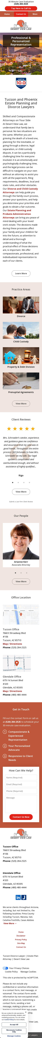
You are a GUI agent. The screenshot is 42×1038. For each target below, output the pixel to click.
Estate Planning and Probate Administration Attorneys (17, 214)
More (35, 14)
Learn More (21, 273)
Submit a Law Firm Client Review (21, 502)
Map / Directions (12, 643)
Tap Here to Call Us (21, 8)
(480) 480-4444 (18, 694)
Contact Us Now (21, 817)
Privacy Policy (21, 939)
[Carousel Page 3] (24, 482)
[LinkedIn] (18, 897)
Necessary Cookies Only (14, 1031)
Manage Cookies (28, 971)
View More (21, 403)
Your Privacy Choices (19, 968)
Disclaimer (21, 935)
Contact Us (21, 14)
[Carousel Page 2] (18, 482)
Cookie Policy (11, 971)
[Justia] (23, 897)
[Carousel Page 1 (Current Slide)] (12, 482)
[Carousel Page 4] (29, 482)
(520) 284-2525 (18, 647)
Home (7, 14)
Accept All (14, 1024)
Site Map (21, 943)
